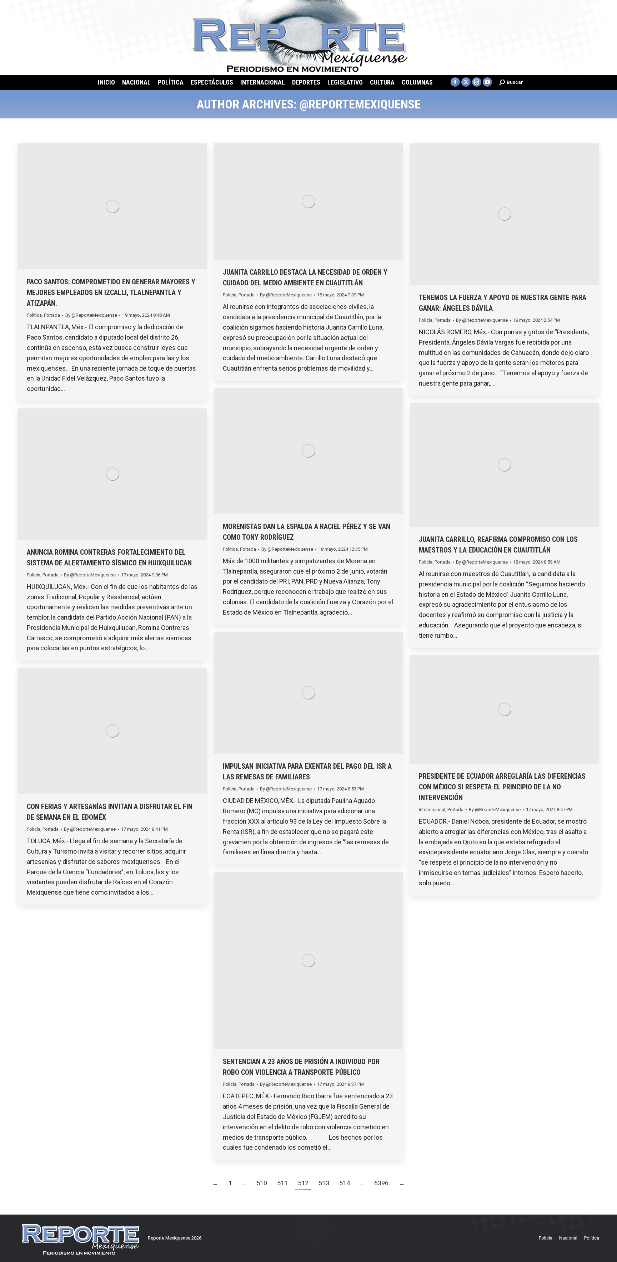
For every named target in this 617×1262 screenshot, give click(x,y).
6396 (381, 1183)
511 (282, 1183)
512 (303, 1183)
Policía (229, 294)
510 (261, 1183)
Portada (52, 315)
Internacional (432, 809)
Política (34, 315)
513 (323, 1183)
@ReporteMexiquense (360, 104)
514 (344, 1183)
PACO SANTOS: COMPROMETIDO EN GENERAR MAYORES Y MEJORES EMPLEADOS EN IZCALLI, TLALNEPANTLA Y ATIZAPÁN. (111, 292)
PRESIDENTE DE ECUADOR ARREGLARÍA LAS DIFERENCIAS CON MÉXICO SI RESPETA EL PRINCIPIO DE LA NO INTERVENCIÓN (502, 787)
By (91, 315)
